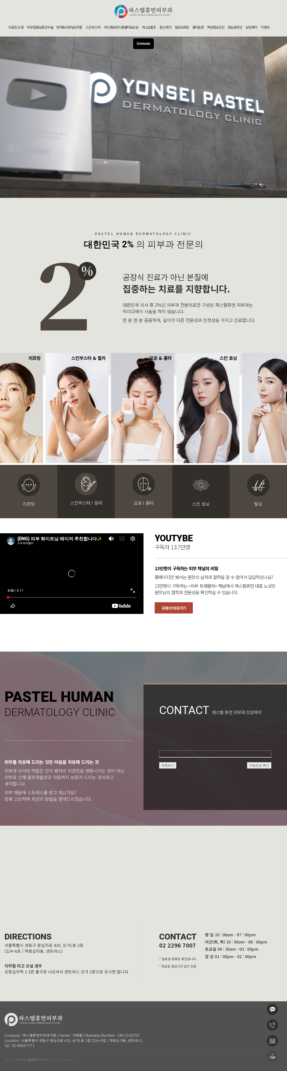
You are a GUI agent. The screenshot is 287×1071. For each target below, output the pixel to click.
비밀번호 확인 (259, 765)
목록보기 (167, 765)
